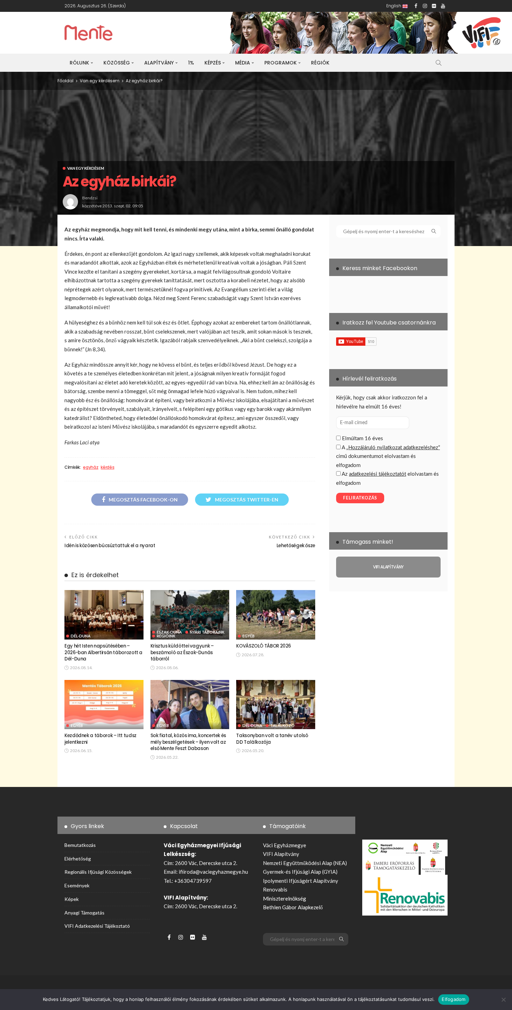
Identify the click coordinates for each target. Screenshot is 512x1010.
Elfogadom (453, 999)
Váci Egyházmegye (284, 845)
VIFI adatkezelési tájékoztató (97, 926)
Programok (280, 62)
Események (77, 885)
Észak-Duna (169, 632)
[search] (438, 63)
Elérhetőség (77, 859)
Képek (71, 899)
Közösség (116, 62)
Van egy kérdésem (85, 168)
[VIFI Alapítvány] (388, 567)
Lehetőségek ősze (296, 545)
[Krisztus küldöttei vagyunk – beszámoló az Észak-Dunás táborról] (190, 615)
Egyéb (248, 636)
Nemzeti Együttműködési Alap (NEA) (305, 863)
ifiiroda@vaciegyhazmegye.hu (213, 872)
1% (191, 62)
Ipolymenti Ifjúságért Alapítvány (300, 881)
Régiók (320, 62)
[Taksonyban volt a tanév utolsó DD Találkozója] (275, 704)
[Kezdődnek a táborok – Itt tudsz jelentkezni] (103, 704)
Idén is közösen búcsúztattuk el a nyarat (109, 545)
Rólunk (79, 62)
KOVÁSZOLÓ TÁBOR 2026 (263, 646)
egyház (90, 467)
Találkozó (282, 725)
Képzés (212, 62)
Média (242, 62)
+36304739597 (193, 881)
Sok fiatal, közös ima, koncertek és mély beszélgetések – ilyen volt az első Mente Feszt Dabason (188, 742)
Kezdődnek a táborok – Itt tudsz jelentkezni (100, 738)
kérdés (107, 467)
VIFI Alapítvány (281, 854)
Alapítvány (159, 62)
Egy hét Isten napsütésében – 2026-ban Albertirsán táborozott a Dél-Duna (103, 652)
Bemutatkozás (80, 845)
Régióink (166, 636)
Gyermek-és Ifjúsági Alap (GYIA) (300, 872)
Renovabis (275, 889)
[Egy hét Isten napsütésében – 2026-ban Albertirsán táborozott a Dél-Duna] (103, 615)
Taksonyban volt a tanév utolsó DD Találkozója (272, 738)
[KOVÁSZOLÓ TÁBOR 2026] (275, 615)
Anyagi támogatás (84, 913)
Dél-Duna (81, 636)
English (394, 6)
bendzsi (90, 197)
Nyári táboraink (207, 632)
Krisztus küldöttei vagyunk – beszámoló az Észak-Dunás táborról (182, 652)
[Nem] (503, 999)
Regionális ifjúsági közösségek (98, 872)
